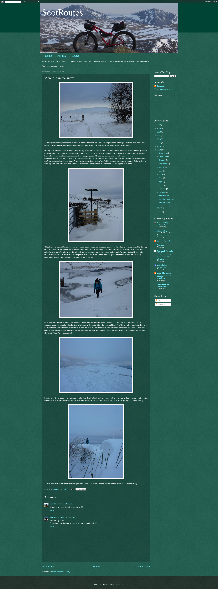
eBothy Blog (162, 231)
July (161, 171)
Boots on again (164, 203)
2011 (159, 212)
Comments (161, 304)
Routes (75, 55)
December (163, 153)
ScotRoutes (62, 12)
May (161, 178)
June (161, 174)
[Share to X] (81, 489)
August (162, 167)
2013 (159, 150)
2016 (159, 139)
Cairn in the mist (163, 241)
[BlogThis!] (79, 489)
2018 (159, 132)
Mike (52, 504)
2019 (159, 128)
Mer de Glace (162, 267)
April (161, 182)
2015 (159, 143)
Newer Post (48, 566)
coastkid (53, 517)
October (162, 160)
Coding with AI (162, 225)
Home (48, 55)
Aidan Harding (162, 223)
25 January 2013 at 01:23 (63, 504)
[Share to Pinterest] (85, 489)
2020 (159, 125)
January (162, 192)
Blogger (120, 584)
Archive (61, 55)
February (162, 189)
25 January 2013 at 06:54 (66, 517)
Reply (52, 510)
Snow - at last (164, 195)
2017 (159, 135)
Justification (161, 279)
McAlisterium (162, 265)
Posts (159, 300)
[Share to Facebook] (83, 489)
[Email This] (77, 489)
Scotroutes (161, 86)
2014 (159, 146)
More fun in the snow (166, 199)
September (163, 164)
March (161, 185)
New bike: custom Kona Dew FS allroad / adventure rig (165, 257)
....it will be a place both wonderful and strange (164, 275)
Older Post (144, 566)
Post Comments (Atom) (61, 572)
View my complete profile (163, 89)
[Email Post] (72, 489)
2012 (159, 208)
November (163, 156)
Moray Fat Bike (163, 285)
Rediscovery (161, 287)
